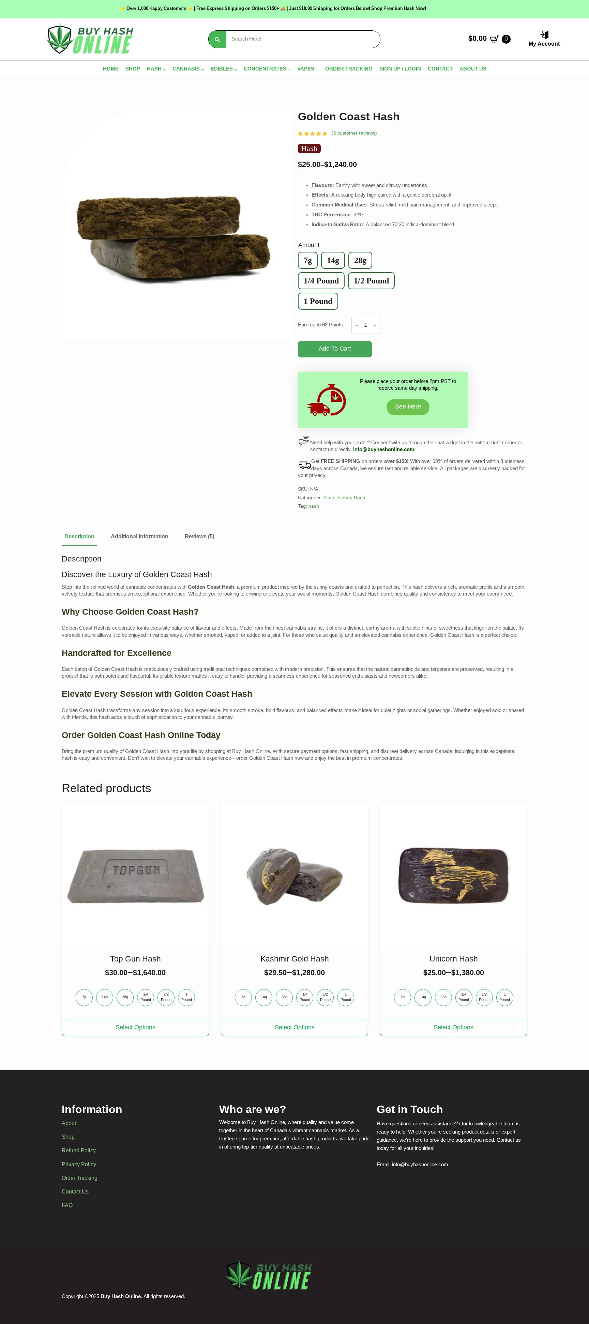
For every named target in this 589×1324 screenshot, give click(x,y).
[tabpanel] (294, 658)
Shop (68, 1137)
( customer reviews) (354, 133)
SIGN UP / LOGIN (400, 70)
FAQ (67, 1205)
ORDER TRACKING (349, 70)
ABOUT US (472, 70)
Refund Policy (79, 1151)
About (69, 1124)
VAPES (305, 70)
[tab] (79, 537)
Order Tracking (79, 1178)
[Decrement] (357, 325)
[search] (217, 39)
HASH (154, 70)
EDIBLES (222, 70)
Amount (308, 246)
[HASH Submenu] (164, 70)
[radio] (308, 260)
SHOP (132, 70)
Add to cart (335, 349)
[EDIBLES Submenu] (235, 70)
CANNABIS (186, 70)
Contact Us (75, 1192)
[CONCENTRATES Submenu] (288, 70)
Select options (135, 1028)
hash (313, 506)
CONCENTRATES (265, 70)
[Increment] (375, 325)
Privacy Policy (79, 1164)
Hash (329, 498)
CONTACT (440, 70)
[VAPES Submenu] (316, 70)
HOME (111, 70)
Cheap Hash (351, 498)
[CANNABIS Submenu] (202, 70)
